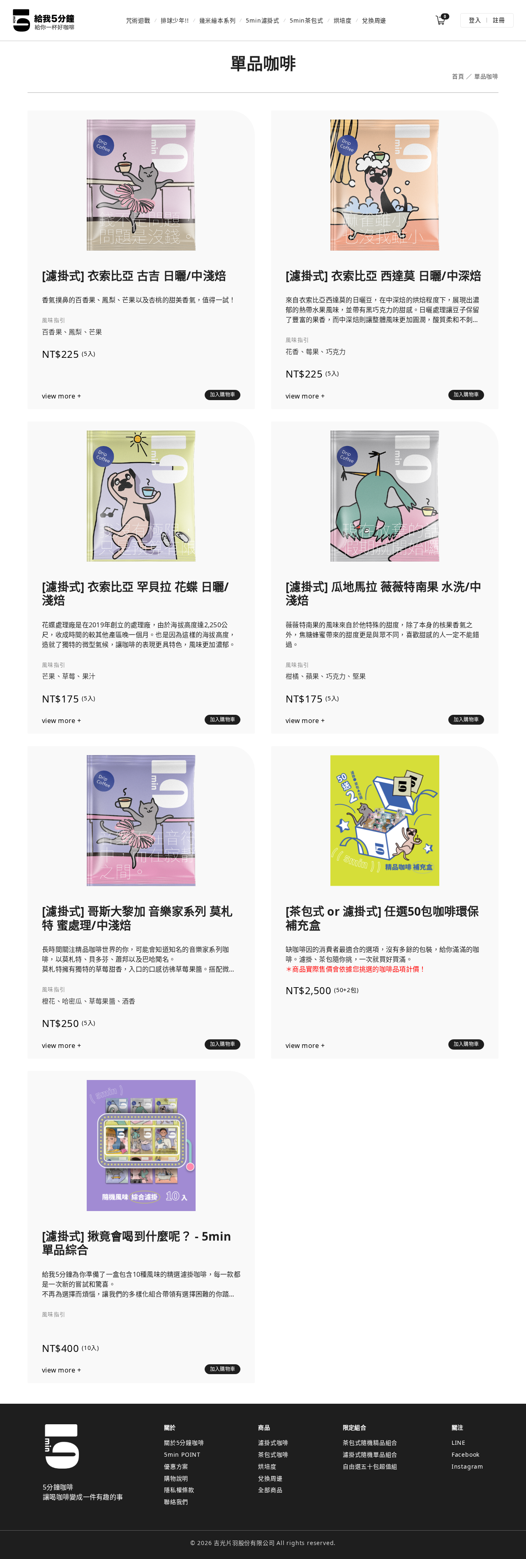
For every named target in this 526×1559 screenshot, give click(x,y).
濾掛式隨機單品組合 (370, 1454)
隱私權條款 (179, 1490)
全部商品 (270, 1490)
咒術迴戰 (138, 20)
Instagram (467, 1466)
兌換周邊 (374, 20)
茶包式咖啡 (273, 1454)
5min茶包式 (306, 20)
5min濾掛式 (262, 20)
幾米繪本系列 (217, 20)
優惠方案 (176, 1466)
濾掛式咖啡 (273, 1442)
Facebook (466, 1454)
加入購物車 (222, 394)
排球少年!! (175, 20)
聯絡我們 (176, 1502)
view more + (61, 396)
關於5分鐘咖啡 (184, 1442)
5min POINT (182, 1454)
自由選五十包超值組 (370, 1466)
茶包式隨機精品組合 (370, 1442)
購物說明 (176, 1478)
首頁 (458, 76)
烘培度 (343, 20)
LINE (459, 1442)
